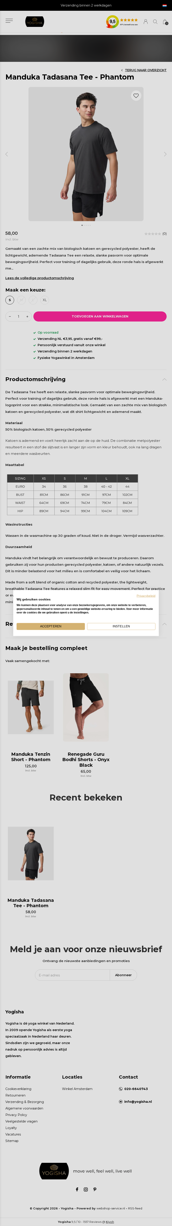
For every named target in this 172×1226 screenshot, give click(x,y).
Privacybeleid (146, 596)
